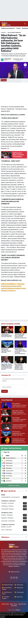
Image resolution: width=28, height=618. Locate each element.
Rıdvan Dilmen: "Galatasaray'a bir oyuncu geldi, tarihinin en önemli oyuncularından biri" (21, 351)
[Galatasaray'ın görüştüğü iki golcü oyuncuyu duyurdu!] (7, 329)
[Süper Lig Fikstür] (26, 491)
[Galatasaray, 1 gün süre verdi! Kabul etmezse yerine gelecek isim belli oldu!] (21, 329)
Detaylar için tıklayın (14, 485)
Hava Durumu (20, 584)
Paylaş (4, 80)
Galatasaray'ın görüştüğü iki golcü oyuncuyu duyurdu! (6, 335)
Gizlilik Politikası (5, 604)
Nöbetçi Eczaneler (8, 584)
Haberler (3, 32)
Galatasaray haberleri (8, 28)
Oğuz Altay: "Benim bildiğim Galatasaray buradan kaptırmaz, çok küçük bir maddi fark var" (6, 367)
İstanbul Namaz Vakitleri (7, 588)
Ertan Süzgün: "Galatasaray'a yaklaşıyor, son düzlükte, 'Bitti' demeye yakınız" (19, 367)
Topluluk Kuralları (22, 604)
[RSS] (16, 577)
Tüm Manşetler (20, 592)
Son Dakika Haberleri (5, 597)
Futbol (18, 28)
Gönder (4, 391)
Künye (15, 604)
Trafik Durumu (19, 587)
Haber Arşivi (19, 596)
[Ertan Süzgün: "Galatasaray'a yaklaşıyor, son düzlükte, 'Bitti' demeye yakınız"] (21, 359)
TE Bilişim (18, 609)
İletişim (11, 604)
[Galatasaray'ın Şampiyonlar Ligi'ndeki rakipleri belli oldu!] (7, 344)
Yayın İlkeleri (14, 605)
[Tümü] (26, 537)
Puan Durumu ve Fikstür (7, 593)
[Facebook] (11, 577)
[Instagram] (14, 577)
